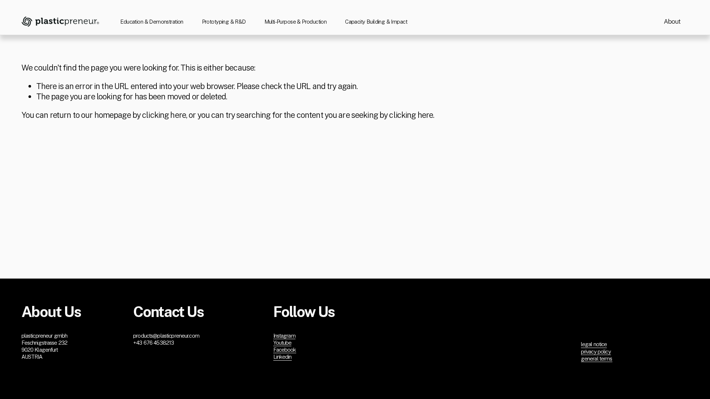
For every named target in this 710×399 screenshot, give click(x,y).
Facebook (284, 350)
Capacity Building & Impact (376, 21)
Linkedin (282, 357)
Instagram (284, 335)
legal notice (594, 344)
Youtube (282, 343)
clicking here (164, 115)
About (672, 21)
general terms (596, 358)
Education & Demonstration (151, 21)
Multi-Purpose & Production (295, 21)
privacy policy (596, 351)
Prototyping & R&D (224, 21)
